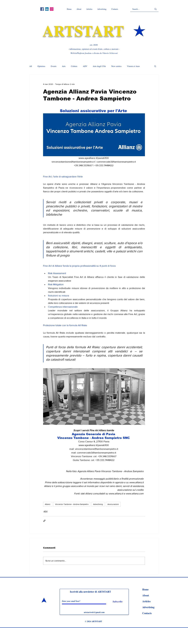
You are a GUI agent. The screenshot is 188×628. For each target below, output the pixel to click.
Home (145, 589)
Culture (74, 66)
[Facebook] (42, 9)
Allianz (47, 504)
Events (53, 66)
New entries (116, 66)
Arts (64, 66)
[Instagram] (51, 9)
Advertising (98, 504)
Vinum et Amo (133, 66)
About (145, 595)
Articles (146, 601)
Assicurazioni (113, 504)
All (30, 66)
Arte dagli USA (99, 66)
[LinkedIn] (47, 9)
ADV (85, 66)
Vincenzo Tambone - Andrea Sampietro (71, 504)
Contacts (147, 613)
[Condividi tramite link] (44, 520)
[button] (155, 66)
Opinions (41, 66)
